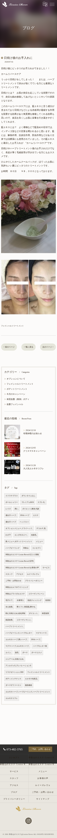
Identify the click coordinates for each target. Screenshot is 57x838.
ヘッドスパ (24, 522)
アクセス (19, 574)
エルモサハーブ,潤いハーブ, (16, 639)
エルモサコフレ (12, 698)
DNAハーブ (24, 515)
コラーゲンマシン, (24, 620)
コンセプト (36, 548)
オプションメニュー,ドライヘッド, (19, 528)
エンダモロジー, (21, 535)
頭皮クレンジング (34, 600)
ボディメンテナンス (13, 679)
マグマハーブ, (41, 633)
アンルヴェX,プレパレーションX (18, 666)
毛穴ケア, (9, 600)
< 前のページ (9, 347)
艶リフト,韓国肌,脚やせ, (26, 607)
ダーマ (25, 652)
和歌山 (25, 548)
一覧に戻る (28, 347)
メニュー (39, 541)
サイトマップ (42, 799)
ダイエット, (33, 613)
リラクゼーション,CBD (14, 672)
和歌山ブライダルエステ (15, 594)
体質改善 (45, 613)
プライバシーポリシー (33, 581)
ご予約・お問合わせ (13, 581)
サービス (46, 567)
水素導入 (20, 600)
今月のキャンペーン (16, 394)
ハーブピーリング (12, 548)
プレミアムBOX (28, 502)
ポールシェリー (12, 502)
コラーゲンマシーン (36, 594)
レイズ (8, 509)
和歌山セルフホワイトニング (17, 587)
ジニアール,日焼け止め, (15, 659)
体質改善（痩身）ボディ (18, 399)
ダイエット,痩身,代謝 (30, 509)
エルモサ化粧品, (31, 679)
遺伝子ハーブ (11, 522)
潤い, (17, 509)
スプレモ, (41, 502)
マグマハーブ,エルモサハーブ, (17, 646)
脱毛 (17, 652)
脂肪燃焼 (28, 685)
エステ (35, 515)
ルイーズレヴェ (33, 574)
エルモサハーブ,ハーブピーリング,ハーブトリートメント (28, 692)
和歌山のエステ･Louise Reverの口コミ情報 (22, 554)
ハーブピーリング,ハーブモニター (19, 633)
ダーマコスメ (36, 652)
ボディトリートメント (17, 389)
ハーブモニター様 (40, 646)
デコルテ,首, (41, 528)
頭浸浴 (48, 600)
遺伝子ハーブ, (11, 515)
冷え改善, (9, 607)
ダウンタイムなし (28, 496)
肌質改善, (9, 620)
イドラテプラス (12, 496)
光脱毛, (34, 535)
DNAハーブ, (36, 639)
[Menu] (52, 4)
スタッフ (9, 574)
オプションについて (16, 379)
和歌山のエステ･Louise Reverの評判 (20, 561)
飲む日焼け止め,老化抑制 (15, 613)
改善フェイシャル (15, 404)
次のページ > (48, 347)
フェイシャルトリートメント (12, 326)
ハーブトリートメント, (14, 626)
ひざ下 (8, 535)
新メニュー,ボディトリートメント (19, 541)
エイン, (8, 652)
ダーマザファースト (13, 685)
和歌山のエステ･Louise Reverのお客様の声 (22, 567)
